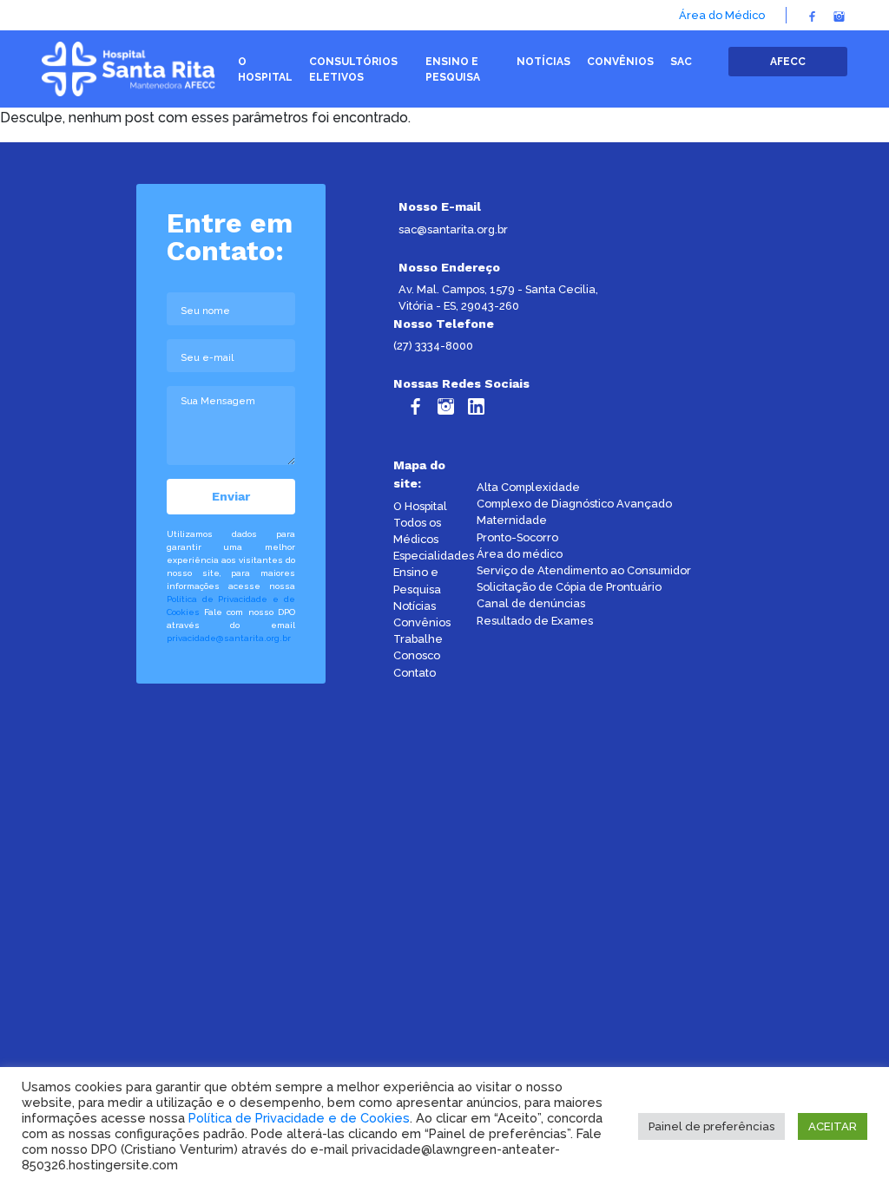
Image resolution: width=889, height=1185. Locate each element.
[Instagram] (839, 15)
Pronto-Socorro (517, 537)
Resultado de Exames (535, 620)
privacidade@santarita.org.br (229, 638)
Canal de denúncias (531, 603)
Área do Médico (722, 15)
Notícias (414, 605)
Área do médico (520, 553)
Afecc (788, 62)
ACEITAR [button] (832, 1126)
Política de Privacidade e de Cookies (299, 1117)
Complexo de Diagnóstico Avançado (574, 503)
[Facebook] (812, 15)
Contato (414, 672)
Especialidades (433, 555)
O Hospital (420, 506)
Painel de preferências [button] (711, 1126)
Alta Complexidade (528, 487)
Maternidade (512, 520)
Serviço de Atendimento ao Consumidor (584, 570)
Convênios (422, 622)
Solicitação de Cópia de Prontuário (569, 586)
